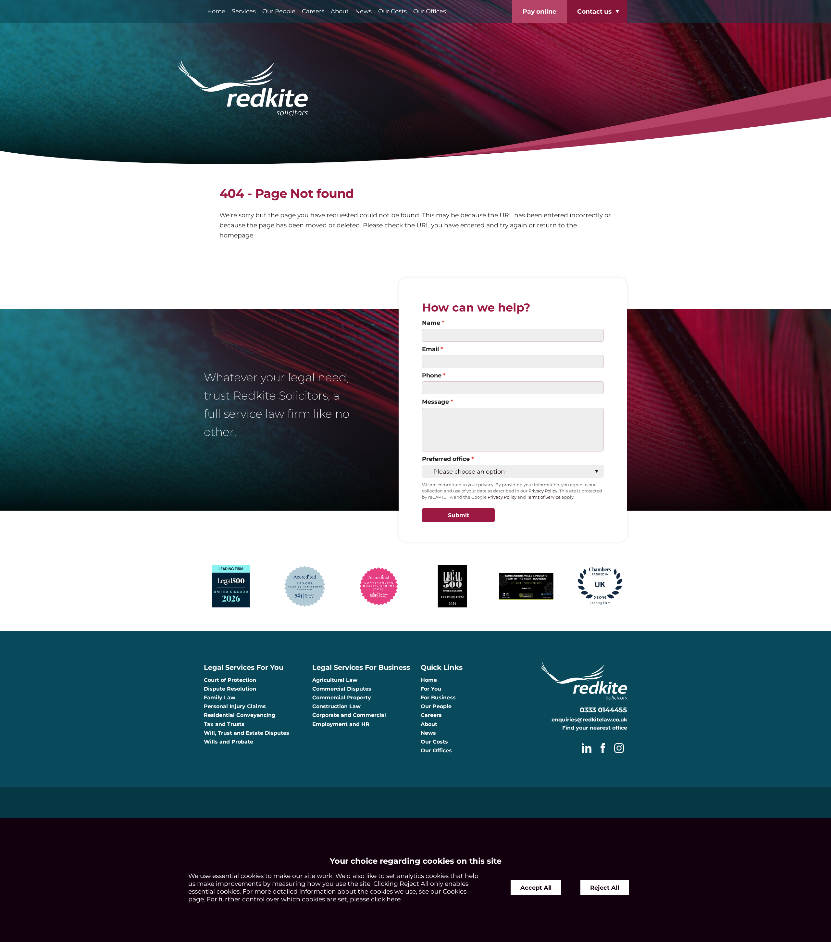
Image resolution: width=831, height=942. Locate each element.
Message (435, 401)
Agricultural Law (334, 680)
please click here (375, 899)
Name (431, 322)
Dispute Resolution (230, 689)
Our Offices (429, 11)
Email (430, 349)
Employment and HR (340, 724)
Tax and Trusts (224, 724)
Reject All (604, 887)
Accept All (536, 887)
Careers (313, 11)
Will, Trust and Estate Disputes (246, 733)
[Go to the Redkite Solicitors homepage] (415, 88)
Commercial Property (341, 697)
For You (431, 689)
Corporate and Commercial (349, 715)
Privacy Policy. (543, 491)
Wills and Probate (228, 742)
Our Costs (392, 11)
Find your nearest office (594, 728)
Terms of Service (544, 497)
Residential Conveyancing (239, 715)
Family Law (219, 697)
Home (216, 11)
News (363, 11)
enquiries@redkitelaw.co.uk (589, 720)
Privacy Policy (502, 497)
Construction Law (336, 706)
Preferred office (446, 458)
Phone (431, 375)
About (340, 11)
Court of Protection (230, 680)
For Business (438, 697)
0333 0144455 (603, 710)
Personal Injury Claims (235, 706)
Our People (278, 11)
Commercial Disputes (341, 689)
